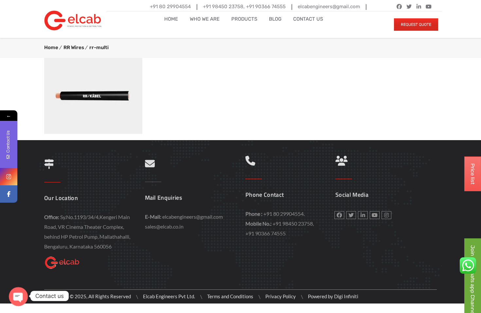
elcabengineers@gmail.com (192, 216)
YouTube (429, 6)
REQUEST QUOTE (416, 24)
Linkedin (419, 6)
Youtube (375, 215)
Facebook (399, 6)
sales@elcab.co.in (164, 226)
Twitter (409, 6)
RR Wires (73, 47)
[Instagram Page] (8, 176)
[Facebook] (8, 194)
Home (51, 47)
